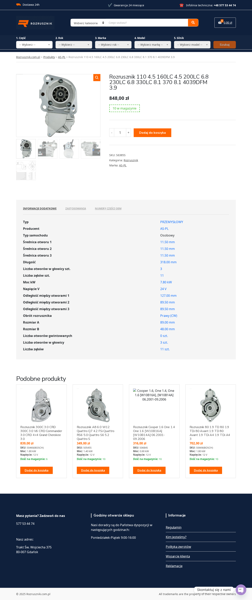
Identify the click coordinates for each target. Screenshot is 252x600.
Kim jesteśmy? (176, 537)
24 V (163, 289)
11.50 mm (167, 242)
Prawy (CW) (168, 315)
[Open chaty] (241, 589)
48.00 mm (167, 329)
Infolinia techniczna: (207, 5)
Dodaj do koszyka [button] (36, 470)
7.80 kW (166, 282)
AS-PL (122, 165)
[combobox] (34, 44)
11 (162, 275)
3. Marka (100, 38)
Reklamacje (174, 566)
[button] (96, 77)
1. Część (21, 38)
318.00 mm (168, 262)
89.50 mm (167, 302)
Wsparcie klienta (178, 556)
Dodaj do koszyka (152, 133)
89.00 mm (167, 322)
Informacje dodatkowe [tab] (40, 208)
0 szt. (164, 336)
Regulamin (174, 527)
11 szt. (165, 349)
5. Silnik (179, 38)
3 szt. (164, 342)
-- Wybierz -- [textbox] (27, 44)
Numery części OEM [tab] (108, 208)
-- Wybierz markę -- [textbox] (150, 44)
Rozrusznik (131, 160)
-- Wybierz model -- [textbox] (189, 44)
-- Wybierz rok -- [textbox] (108, 44)
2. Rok (59, 38)
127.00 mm (168, 295)
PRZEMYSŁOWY (171, 222)
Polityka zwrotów (178, 546)
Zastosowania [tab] (75, 208)
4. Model (139, 38)
